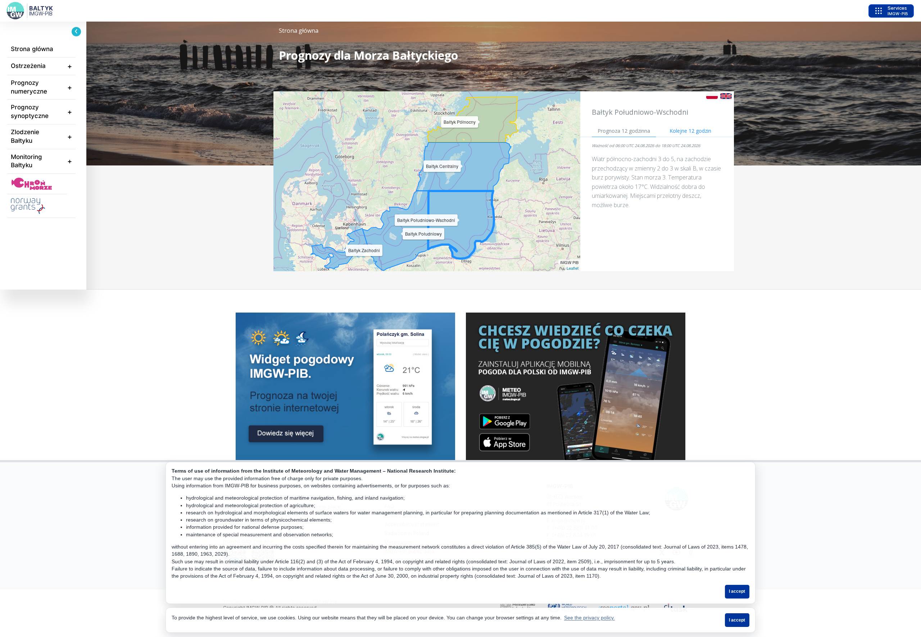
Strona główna (32, 49)
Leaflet (573, 268)
